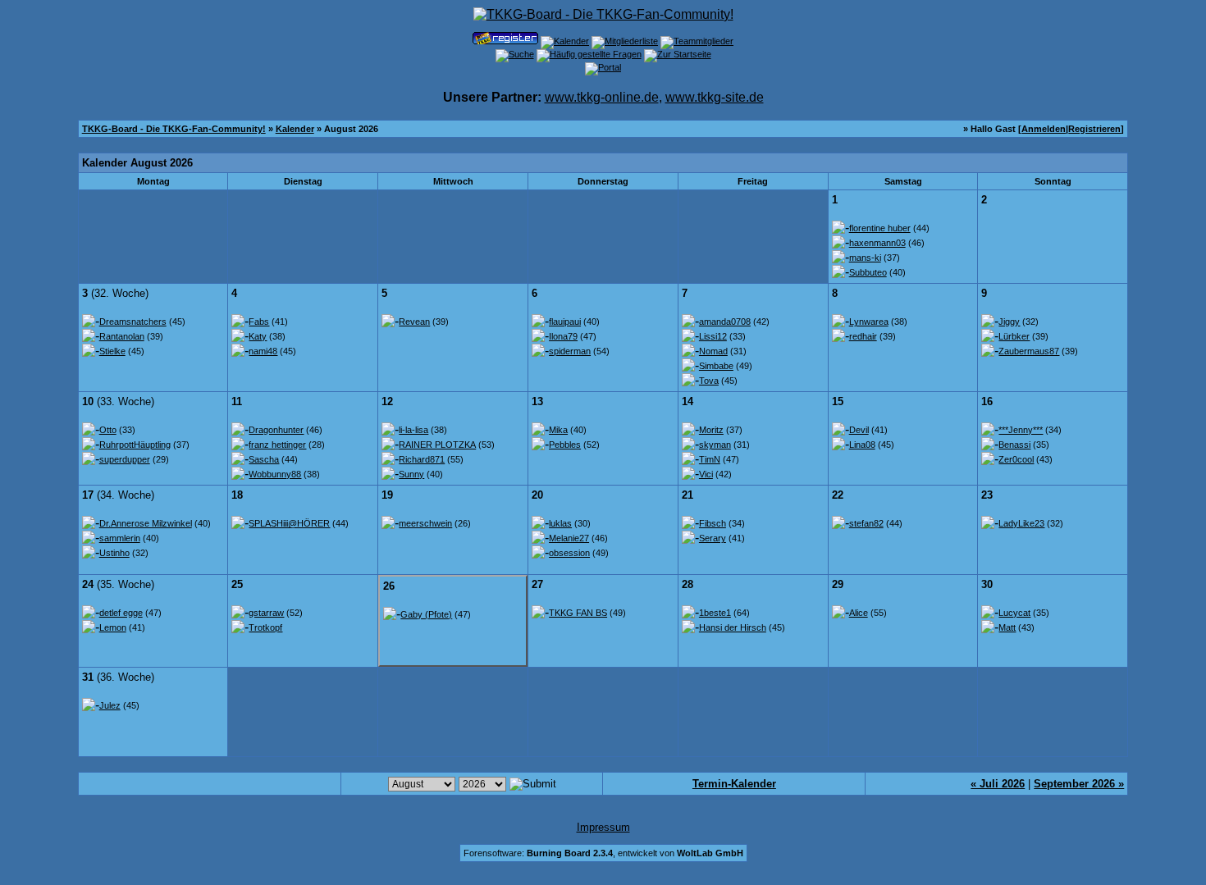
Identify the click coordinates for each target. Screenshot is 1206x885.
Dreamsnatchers (133, 321)
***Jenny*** (1020, 430)
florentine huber (880, 228)
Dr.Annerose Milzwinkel (145, 523)
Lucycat (1014, 613)
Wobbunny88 (275, 474)
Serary (712, 538)
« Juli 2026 (998, 784)
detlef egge (121, 613)
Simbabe (716, 366)
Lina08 (862, 444)
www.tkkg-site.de (714, 97)
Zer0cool (1016, 459)
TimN (709, 459)
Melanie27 (569, 538)
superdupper (124, 459)
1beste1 (715, 613)
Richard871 (422, 459)
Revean (414, 321)
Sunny (411, 474)
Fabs (259, 321)
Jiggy (1009, 321)
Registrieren (1094, 129)
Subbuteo (868, 272)
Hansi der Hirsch (732, 627)
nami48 (263, 351)
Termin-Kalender (734, 784)
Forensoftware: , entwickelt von (603, 853)
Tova (709, 380)
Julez (110, 705)
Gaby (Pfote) (426, 614)
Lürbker (1014, 336)
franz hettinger (277, 444)
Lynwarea (869, 321)
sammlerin (119, 538)
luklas (560, 523)
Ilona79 (563, 336)
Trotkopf (265, 627)
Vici (706, 474)
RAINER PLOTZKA (437, 444)
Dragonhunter (276, 430)
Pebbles (565, 444)
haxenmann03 (877, 243)
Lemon (112, 627)
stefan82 (866, 523)
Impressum (603, 827)
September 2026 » (1079, 784)
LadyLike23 (1021, 523)
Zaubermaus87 (1028, 351)
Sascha (264, 459)
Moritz (711, 430)
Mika (558, 430)
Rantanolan (121, 336)
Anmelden (1043, 129)
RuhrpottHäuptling (135, 444)
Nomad (713, 351)
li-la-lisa (413, 430)
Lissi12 (713, 336)
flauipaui (565, 321)
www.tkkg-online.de (602, 97)
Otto (107, 430)
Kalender (295, 129)
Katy (258, 336)
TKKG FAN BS (578, 613)
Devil (859, 430)
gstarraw (266, 613)
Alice (858, 613)
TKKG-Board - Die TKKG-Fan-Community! (174, 129)
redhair (863, 336)
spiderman (570, 351)
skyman (715, 444)
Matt (1007, 627)
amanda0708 (725, 321)
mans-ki (865, 257)
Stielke (112, 351)
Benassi (1014, 444)
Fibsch (712, 523)
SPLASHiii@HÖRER (289, 523)
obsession (569, 553)
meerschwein (425, 523)
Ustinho (114, 553)
